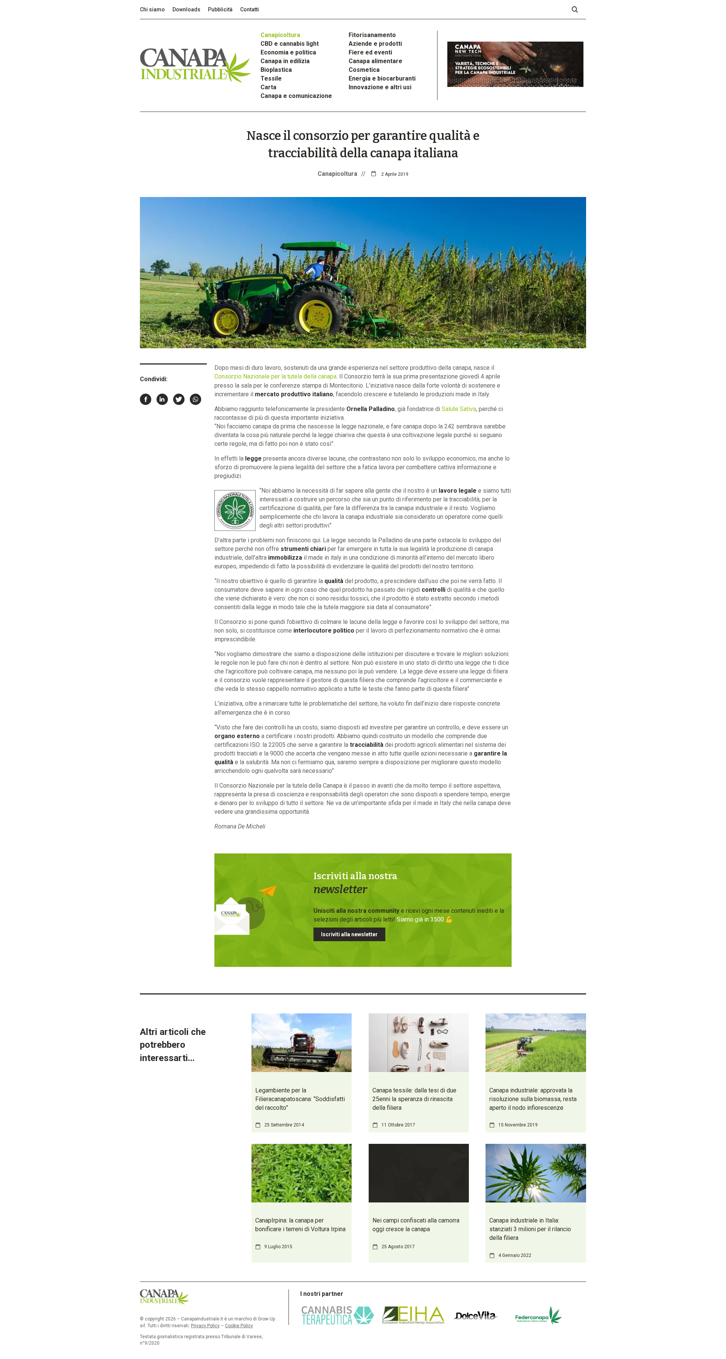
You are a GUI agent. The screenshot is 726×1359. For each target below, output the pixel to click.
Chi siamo (152, 9)
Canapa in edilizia (285, 61)
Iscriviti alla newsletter (349, 934)
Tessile (271, 78)
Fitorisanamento (372, 35)
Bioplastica (276, 69)
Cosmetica (364, 69)
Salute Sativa (459, 409)
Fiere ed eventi (370, 52)
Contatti (249, 9)
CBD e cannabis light (290, 43)
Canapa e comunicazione (296, 95)
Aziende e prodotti (375, 43)
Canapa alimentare (375, 61)
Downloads (186, 9)
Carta (268, 87)
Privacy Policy (205, 1325)
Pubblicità (220, 9)
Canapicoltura (280, 35)
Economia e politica (288, 52)
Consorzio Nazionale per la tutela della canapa (275, 376)
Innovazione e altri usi (380, 87)
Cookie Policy (239, 1325)
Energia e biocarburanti (382, 78)
